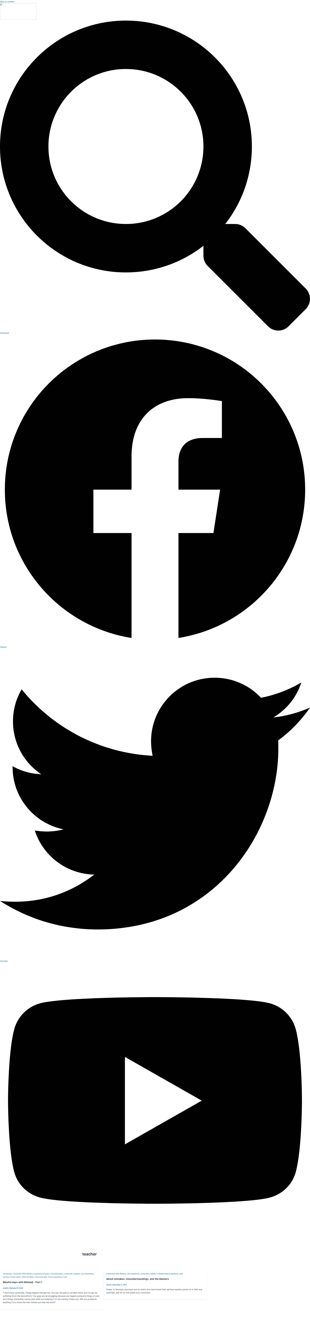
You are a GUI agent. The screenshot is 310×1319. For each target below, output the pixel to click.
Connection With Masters (23, 1274)
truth (65, 1277)
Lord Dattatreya (87, 1274)
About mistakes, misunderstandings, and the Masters (137, 1278)
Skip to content (7, 1)
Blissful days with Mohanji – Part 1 (22, 1282)
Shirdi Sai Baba (28, 1277)
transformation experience (167, 1274)
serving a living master (12, 1277)
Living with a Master (72, 1274)
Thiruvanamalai (41, 1277)
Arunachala (7, 1274)
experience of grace (42, 1274)
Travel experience (55, 1277)
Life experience (57, 1274)
